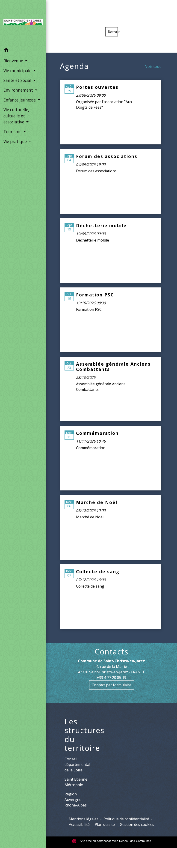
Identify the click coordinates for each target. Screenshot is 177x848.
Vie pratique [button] (15, 141)
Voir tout (153, 66)
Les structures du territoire (84, 735)
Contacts (111, 651)
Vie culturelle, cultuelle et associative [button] (16, 116)
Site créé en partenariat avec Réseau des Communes (115, 841)
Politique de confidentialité (126, 818)
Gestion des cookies (137, 824)
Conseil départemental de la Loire (77, 764)
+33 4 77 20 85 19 (111, 677)
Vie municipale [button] (17, 70)
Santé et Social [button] (17, 80)
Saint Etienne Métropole (76, 782)
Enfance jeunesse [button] (20, 100)
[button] (23, 50)
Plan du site (105, 824)
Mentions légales (83, 818)
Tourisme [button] (13, 131)
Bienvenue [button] (13, 60)
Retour (113, 31)
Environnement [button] (18, 90)
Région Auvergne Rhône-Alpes (76, 799)
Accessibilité (79, 824)
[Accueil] (23, 22)
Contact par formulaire (111, 684)
